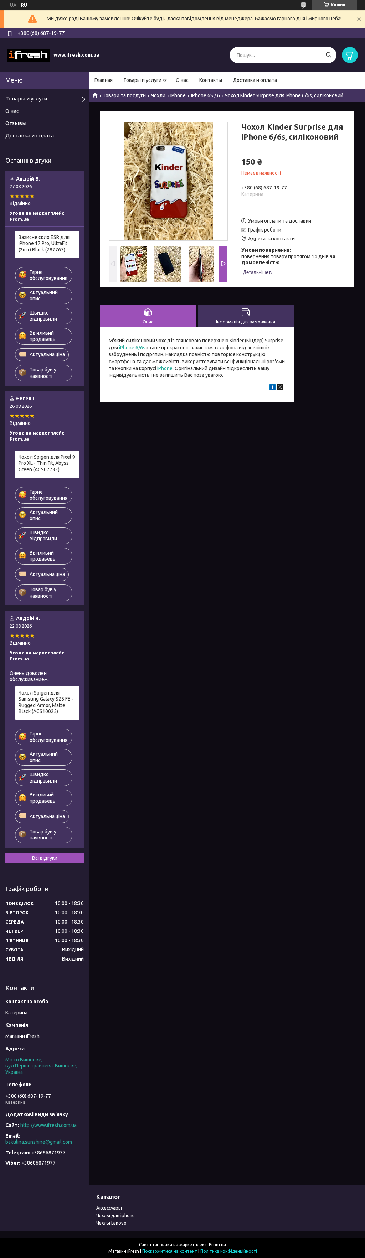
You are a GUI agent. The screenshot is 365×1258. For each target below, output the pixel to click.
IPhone (178, 95)
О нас (182, 80)
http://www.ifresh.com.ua (48, 1125)
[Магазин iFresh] (28, 55)
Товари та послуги (124, 95)
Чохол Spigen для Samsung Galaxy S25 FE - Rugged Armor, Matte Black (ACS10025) (46, 702)
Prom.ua (217, 1244)
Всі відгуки (44, 858)
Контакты (210, 80)
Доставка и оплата (255, 80)
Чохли (158, 95)
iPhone (165, 368)
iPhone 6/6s (132, 347)
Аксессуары (109, 1207)
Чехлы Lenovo (111, 1222)
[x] (280, 388)
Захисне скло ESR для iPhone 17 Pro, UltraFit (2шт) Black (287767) (44, 243)
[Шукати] (328, 55)
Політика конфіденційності (228, 1251)
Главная (103, 80)
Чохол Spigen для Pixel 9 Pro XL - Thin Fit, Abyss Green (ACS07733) (47, 463)
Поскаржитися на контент (169, 1251)
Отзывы (15, 123)
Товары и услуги (142, 80)
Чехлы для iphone (115, 1215)
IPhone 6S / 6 (205, 95)
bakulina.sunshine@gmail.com (38, 1142)
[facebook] (272, 388)
